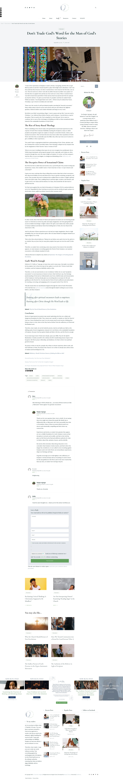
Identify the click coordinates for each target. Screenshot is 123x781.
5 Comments (16, 97)
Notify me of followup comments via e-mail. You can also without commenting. (49, 555)
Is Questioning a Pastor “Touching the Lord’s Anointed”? (91, 166)
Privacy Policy (35, 778)
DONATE (82, 18)
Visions (49, 380)
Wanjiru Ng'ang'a (17, 91)
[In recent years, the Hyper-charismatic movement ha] (86, 688)
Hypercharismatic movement (48, 375)
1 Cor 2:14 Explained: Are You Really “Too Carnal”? (54, 716)
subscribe (43, 557)
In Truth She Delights (37, 774)
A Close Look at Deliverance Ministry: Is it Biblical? (89, 246)
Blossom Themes (67, 774)
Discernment (62, 29)
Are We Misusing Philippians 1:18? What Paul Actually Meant (91, 173)
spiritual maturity (40, 287)
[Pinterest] (30, 370)
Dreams (30, 375)
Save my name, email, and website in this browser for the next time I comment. (49, 543)
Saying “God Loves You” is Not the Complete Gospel (39, 362)
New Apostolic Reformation (33, 378)
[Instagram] (29, 370)
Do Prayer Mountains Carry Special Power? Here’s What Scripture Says (44, 365)
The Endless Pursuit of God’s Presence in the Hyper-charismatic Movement (36, 666)
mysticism (60, 375)
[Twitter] (27, 370)
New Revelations (45, 378)
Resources (65, 18)
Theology (43, 380)
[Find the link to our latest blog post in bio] (61, 688)
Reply (33, 399)
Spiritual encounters (57, 378)
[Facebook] (25, 370)
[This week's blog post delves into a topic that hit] (37, 688)
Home (43, 18)
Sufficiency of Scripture (32, 380)
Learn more (89, 141)
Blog (57, 18)
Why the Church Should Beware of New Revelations (42, 309)
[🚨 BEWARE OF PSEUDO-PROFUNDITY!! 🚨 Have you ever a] (111, 688)
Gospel (37, 375)
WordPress (78, 774)
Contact (74, 18)
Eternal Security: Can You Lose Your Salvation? (37, 358)
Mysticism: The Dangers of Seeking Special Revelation (88, 224)
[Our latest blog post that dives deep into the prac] (12, 688)
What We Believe (28, 778)
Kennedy (34, 469)
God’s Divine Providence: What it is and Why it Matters (89, 202)
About (50, 18)
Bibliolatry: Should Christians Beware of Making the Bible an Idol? (46, 353)
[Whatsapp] (32, 370)
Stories (67, 378)
